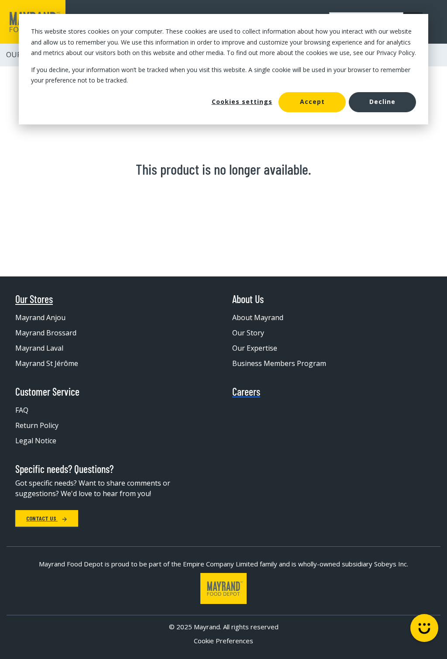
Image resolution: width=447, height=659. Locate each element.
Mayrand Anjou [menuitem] (40, 317)
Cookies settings (242, 101)
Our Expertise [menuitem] (254, 348)
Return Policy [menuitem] (36, 425)
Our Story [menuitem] (248, 333)
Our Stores (34, 299)
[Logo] (223, 588)
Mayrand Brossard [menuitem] (45, 333)
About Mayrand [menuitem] (257, 317)
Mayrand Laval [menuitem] (39, 348)
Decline (382, 101)
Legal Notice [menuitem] (35, 440)
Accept (312, 101)
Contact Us (42, 518)
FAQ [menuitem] (21, 410)
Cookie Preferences (223, 640)
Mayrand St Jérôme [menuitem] (46, 363)
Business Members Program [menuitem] (279, 363)
